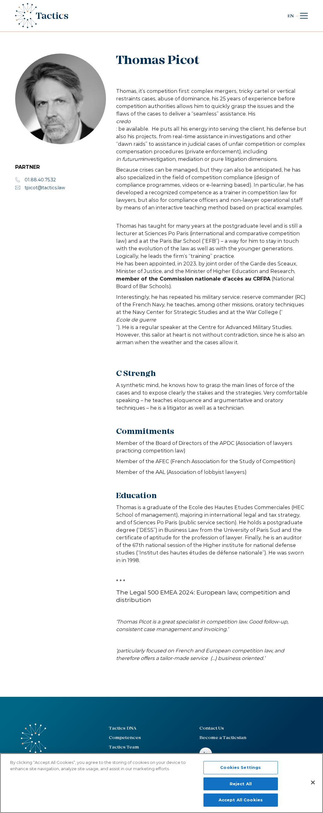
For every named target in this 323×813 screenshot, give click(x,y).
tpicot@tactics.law (45, 187)
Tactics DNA (122, 728)
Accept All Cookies (241, 799)
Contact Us (211, 728)
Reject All (241, 783)
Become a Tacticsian (222, 738)
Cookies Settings (240, 767)
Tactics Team (124, 747)
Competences (125, 738)
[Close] (313, 782)
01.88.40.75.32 (40, 180)
